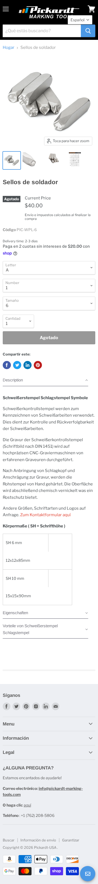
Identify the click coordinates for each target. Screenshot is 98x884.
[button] (45, 381)
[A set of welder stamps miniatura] (11, 160)
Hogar (8, 47)
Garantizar (70, 840)
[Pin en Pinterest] (38, 365)
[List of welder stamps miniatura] (74, 160)
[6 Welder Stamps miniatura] (54, 160)
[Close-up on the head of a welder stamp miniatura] (30, 160)
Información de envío (38, 840)
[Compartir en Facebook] (7, 365)
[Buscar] (88, 31)
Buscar (8, 840)
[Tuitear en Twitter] (17, 365)
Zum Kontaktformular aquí (45, 514)
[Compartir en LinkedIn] (27, 365)
